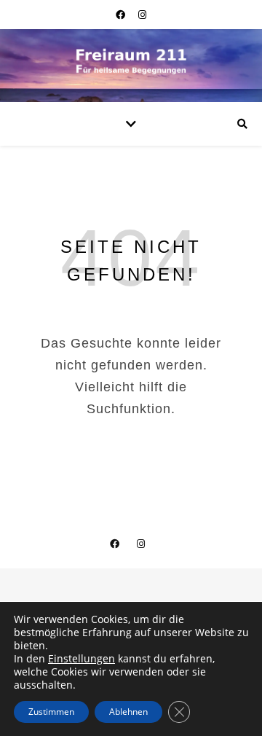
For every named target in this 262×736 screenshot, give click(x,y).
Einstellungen (81, 658)
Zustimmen (51, 711)
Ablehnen (128, 711)
